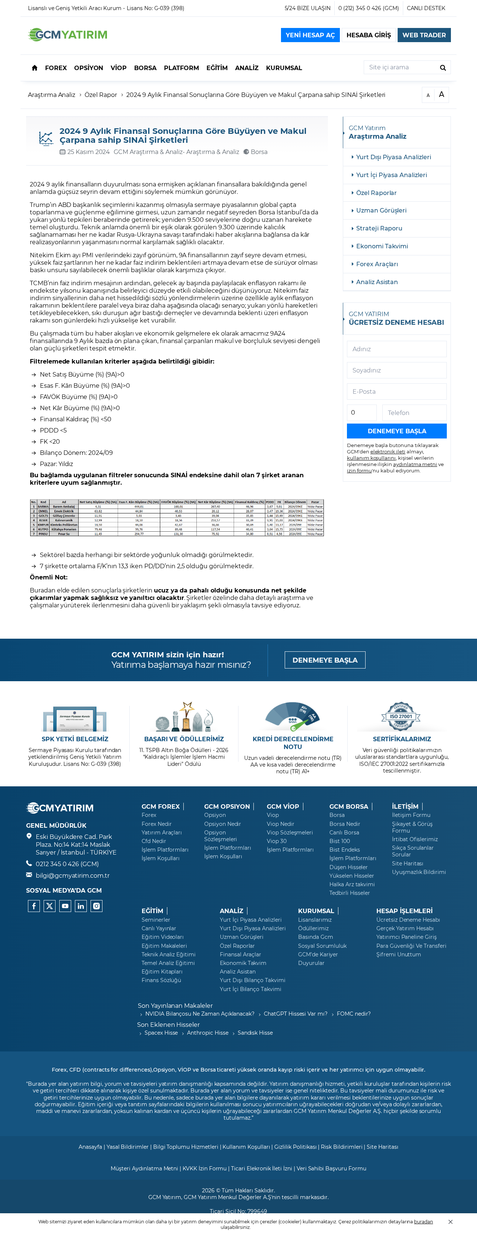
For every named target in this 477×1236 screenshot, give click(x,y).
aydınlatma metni (415, 464)
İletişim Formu (411, 815)
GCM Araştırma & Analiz (148, 151)
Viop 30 (277, 841)
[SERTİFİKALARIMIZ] (402, 717)
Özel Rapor (101, 94)
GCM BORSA (348, 806)
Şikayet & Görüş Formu (412, 827)
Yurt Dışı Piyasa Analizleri (393, 157)
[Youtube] (65, 906)
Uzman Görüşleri (381, 210)
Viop (273, 815)
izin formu (359, 470)
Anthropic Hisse (207, 1032)
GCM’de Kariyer (318, 954)
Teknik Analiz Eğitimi (169, 954)
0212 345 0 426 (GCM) (67, 864)
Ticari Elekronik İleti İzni (261, 1168)
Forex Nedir (156, 824)
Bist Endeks (344, 849)
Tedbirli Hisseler (349, 893)
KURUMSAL (316, 911)
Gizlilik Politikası (295, 1146)
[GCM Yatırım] (67, 39)
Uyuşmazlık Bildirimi (419, 872)
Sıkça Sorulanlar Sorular (413, 851)
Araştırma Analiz (51, 94)
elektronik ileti (387, 451)
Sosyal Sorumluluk (322, 946)
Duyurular (311, 963)
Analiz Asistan (377, 282)
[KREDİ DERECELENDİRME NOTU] (293, 717)
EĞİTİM (152, 911)
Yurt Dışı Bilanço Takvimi (252, 980)
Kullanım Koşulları (246, 1146)
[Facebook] (34, 906)
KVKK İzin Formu (205, 1168)
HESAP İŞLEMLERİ (404, 911)
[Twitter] (50, 906)
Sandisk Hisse (255, 1032)
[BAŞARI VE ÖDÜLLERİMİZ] (184, 717)
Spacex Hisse (161, 1032)
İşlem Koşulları (161, 858)
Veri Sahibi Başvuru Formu (331, 1168)
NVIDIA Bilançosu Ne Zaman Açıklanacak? (200, 1013)
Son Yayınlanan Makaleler (175, 1005)
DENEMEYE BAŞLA (325, 659)
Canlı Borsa (344, 832)
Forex (149, 815)
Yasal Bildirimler (128, 1146)
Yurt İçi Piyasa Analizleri (391, 175)
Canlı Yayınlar (159, 928)
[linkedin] (81, 906)
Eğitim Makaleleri (164, 946)
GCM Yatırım (164, 1197)
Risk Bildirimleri (341, 1146)
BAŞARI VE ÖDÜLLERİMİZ (184, 739)
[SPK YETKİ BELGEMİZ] (75, 717)
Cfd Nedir (154, 841)
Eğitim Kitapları (162, 971)
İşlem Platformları (165, 849)
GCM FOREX (161, 806)
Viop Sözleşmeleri (290, 832)
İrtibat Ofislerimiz (415, 839)
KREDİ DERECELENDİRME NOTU (293, 743)
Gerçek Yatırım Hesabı (405, 928)
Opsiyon (215, 815)
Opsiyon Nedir (222, 824)
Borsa (337, 815)
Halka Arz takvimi (352, 884)
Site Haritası (407, 863)
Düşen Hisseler (348, 867)
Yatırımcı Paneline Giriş (406, 937)
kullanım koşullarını (371, 458)
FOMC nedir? (354, 1013)
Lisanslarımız (315, 919)
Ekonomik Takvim (243, 963)
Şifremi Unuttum (398, 954)
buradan (423, 1221)
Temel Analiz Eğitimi (168, 963)
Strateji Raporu (379, 228)
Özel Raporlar (376, 192)
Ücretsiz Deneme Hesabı (408, 919)
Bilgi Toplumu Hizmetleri (185, 1146)
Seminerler (156, 919)
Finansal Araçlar (240, 954)
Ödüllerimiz (313, 928)
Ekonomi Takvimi (382, 246)
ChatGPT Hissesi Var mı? (296, 1013)
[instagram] (96, 906)
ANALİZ (231, 911)
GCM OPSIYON (227, 806)
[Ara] (443, 67)
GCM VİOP (283, 806)
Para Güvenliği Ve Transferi (411, 946)
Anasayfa (90, 1146)
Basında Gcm (315, 937)
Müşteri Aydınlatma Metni (144, 1168)
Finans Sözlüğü (161, 980)
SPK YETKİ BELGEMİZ (75, 739)
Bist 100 (339, 841)
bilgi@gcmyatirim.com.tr (73, 875)
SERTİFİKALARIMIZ (402, 739)
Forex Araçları (377, 264)
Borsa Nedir (344, 824)
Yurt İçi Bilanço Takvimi (250, 989)
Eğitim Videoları (163, 937)
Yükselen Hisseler (351, 875)
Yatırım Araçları (162, 832)
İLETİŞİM (405, 806)
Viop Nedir (280, 824)
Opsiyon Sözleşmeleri (220, 836)
